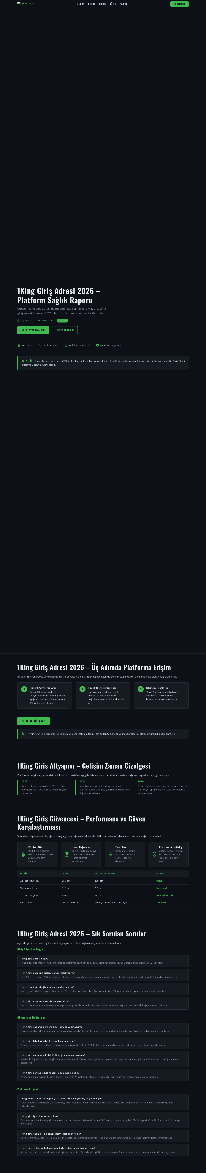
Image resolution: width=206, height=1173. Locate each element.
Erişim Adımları (65, 330)
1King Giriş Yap (35, 721)
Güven (112, 3)
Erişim (91, 3)
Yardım (123, 3)
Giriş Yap (181, 3)
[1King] (25, 4)
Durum (81, 3)
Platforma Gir (35, 330)
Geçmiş (102, 3)
